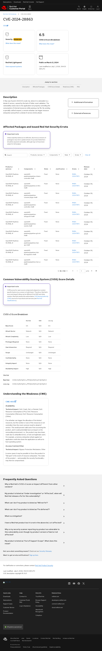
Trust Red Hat (40, 596)
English (84, 9)
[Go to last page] (96, 271)
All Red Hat (91, 9)
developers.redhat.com (59, 600)
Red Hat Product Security (44, 565)
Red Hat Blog (56, 638)
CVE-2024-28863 (26, 14)
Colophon (39, 615)
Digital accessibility (55, 647)
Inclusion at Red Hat (68, 638)
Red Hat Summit (26, 640)
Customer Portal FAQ (24, 601)
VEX (5, 26)
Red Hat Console (28, 2)
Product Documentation (8, 612)
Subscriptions (7, 2)
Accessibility (39, 606)
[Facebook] (79, 584)
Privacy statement (15, 647)
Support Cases (7, 604)
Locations (35, 638)
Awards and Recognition (39, 611)
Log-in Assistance (24, 606)
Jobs (22, 638)
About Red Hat (14, 638)
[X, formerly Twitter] (83, 584)
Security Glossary (45, 551)
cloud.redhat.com (57, 607)
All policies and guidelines (39, 647)
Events (28, 638)
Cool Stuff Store (15, 640)
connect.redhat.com (58, 604)
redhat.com (55, 596)
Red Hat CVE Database (9, 14)
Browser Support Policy (41, 601)
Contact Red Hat (45, 638)
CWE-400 (10, 401)
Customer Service (8, 607)
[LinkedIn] (69, 584)
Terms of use (26, 647)
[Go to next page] (92, 271)
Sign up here (34, 555)
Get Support (40, 2)
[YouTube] (74, 584)
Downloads (17, 2)
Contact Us (22, 596)
